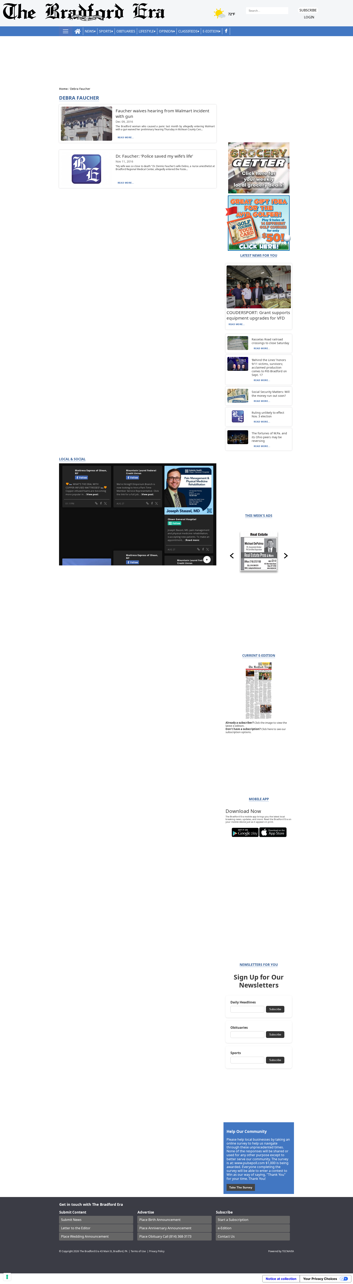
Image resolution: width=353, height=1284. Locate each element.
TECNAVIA (288, 1251)
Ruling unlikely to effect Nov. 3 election (268, 414)
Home (63, 89)
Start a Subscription (233, 1219)
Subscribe (308, 10)
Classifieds (188, 31)
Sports (105, 31)
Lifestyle (146, 31)
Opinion (166, 31)
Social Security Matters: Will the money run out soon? (271, 393)
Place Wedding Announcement (85, 1236)
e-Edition (224, 1228)
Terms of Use (138, 1251)
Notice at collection (281, 1279)
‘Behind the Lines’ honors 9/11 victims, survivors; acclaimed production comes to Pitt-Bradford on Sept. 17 (269, 367)
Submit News (71, 1219)
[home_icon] (78, 31)
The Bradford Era (89, 1251)
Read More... (126, 137)
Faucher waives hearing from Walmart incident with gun (162, 113)
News (89, 31)
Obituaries (125, 31)
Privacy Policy (156, 1251)
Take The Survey (240, 1187)
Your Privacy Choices (320, 1279)
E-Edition (211, 31)
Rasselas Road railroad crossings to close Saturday (270, 341)
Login (309, 17)
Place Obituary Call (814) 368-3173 (165, 1236)
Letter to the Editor (75, 1228)
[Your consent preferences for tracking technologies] (7, 1277)
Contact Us (226, 1236)
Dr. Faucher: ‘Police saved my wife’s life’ (154, 156)
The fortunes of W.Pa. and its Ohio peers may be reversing (269, 436)
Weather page (225, 15)
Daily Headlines (243, 1002)
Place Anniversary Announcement (165, 1228)
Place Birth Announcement (160, 1219)
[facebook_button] (226, 31)
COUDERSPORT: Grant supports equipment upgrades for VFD (258, 315)
